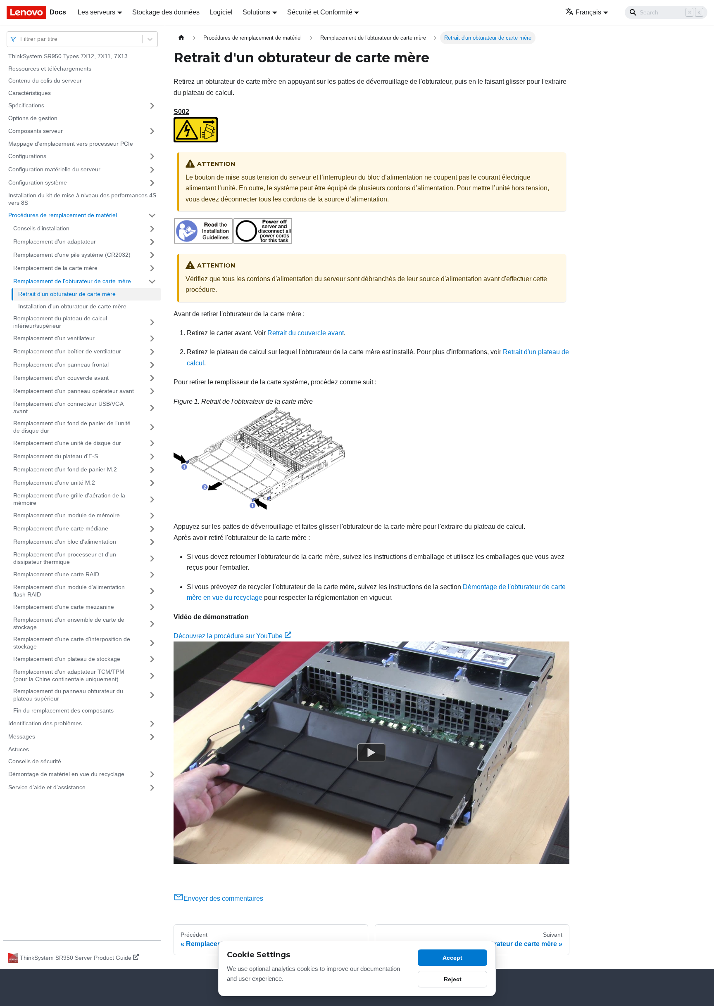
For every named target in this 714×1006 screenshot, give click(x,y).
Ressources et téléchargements (49, 68)
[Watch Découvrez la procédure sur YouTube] (371, 752)
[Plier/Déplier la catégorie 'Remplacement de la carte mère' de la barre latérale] (152, 268)
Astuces (18, 749)
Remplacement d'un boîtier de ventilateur (67, 351)
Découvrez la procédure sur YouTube (228, 635)
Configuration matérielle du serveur (54, 169)
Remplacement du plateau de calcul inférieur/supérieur (60, 322)
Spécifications (26, 105)
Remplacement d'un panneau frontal (61, 364)
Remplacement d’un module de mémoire (66, 515)
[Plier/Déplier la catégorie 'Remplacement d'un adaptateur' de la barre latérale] (152, 242)
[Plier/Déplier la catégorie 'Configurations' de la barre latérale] (152, 156)
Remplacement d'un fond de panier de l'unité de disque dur (72, 427)
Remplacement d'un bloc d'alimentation (64, 541)
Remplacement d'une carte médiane (60, 528)
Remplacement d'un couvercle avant (61, 377)
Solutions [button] (256, 12)
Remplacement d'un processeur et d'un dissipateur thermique (64, 558)
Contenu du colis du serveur (45, 80)
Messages (21, 736)
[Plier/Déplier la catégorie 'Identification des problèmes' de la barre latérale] (152, 723)
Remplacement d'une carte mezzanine (63, 607)
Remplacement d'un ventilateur (54, 338)
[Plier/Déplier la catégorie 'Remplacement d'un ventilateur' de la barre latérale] (152, 338)
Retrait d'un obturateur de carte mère (67, 294)
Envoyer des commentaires (223, 898)
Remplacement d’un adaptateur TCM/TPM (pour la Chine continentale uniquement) (68, 675)
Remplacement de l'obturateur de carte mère (72, 281)
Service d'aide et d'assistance (47, 787)
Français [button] (588, 12)
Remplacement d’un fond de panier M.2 (65, 469)
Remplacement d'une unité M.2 (54, 482)
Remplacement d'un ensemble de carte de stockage (68, 623)
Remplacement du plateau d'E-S (55, 456)
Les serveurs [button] (96, 12)
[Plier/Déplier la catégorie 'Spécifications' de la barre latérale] (152, 105)
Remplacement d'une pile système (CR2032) (72, 254)
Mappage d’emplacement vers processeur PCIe (70, 143)
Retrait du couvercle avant (305, 332)
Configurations (27, 156)
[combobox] (21, 39)
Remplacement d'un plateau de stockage (66, 659)
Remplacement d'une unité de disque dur (67, 443)
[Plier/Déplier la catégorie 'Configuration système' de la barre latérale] (152, 182)
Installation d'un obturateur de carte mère (72, 306)
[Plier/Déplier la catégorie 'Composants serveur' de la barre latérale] (152, 131)
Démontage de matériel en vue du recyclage (66, 774)
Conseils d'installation (41, 228)
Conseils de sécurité (34, 761)
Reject (453, 979)
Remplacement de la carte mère (55, 268)
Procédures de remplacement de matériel (62, 215)
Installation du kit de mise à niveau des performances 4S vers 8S (82, 199)
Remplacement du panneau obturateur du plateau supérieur (68, 695)
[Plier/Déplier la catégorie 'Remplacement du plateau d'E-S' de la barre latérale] (152, 456)
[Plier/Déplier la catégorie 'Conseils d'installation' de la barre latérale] (152, 228)
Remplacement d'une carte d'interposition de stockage (71, 643)
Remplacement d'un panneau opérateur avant (73, 391)
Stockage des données (166, 12)
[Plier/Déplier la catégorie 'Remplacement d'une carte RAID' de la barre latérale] (152, 574)
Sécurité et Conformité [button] (319, 12)
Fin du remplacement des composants (63, 710)
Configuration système (37, 182)
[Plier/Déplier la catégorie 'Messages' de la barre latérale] (152, 736)
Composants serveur (35, 131)
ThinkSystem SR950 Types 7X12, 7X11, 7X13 (68, 56)
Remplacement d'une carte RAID (56, 574)
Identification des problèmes (45, 723)
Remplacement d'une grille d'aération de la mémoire (69, 499)
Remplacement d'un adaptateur (54, 241)
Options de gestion (32, 118)
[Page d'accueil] (181, 37)
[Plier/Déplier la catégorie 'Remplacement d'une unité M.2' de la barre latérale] (152, 483)
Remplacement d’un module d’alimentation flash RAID (69, 591)
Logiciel (221, 12)
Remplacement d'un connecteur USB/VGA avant (68, 407)
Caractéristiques (29, 93)
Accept (452, 957)
